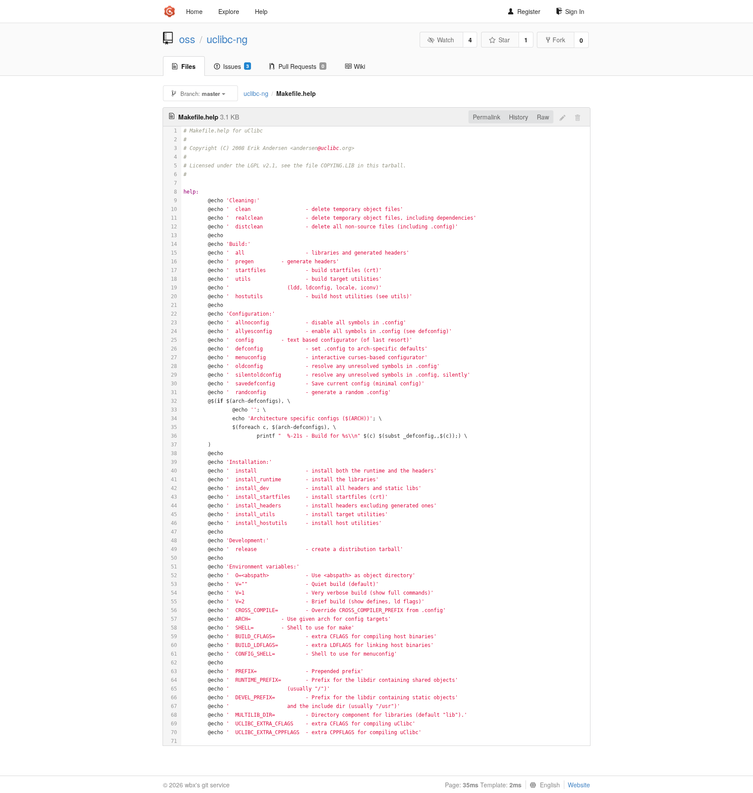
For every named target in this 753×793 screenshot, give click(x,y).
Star (504, 39)
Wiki (359, 66)
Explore (228, 11)
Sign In (574, 11)
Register (528, 11)
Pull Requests (301, 66)
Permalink (486, 116)
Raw (543, 116)
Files (188, 66)
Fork (559, 39)
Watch (445, 39)
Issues (236, 66)
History (518, 116)
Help (261, 11)
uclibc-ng (227, 38)
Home (194, 11)
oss (187, 38)
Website (579, 784)
